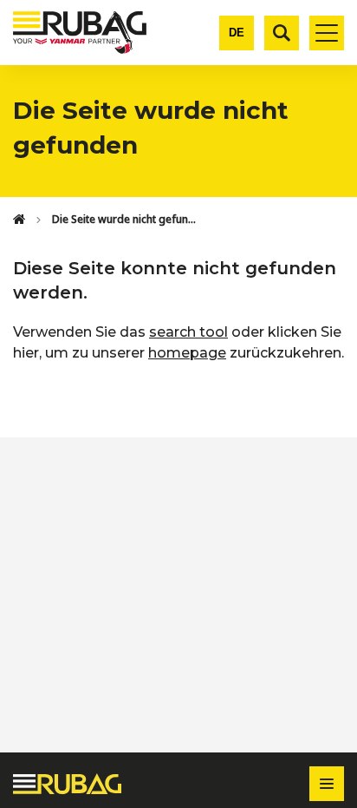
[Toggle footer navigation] (326, 783)
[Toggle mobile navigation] (326, 33)
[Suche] (281, 33)
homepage (187, 353)
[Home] (19, 219)
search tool (188, 332)
